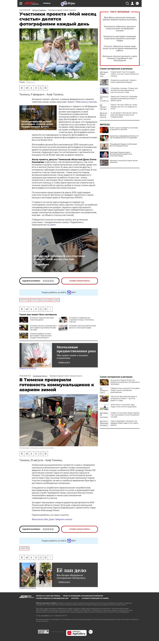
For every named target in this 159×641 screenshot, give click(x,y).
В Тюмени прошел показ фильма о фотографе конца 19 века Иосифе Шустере (43, 328)
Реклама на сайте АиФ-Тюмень (48, 596)
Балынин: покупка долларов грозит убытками (124, 161)
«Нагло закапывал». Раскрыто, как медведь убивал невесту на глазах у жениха (124, 423)
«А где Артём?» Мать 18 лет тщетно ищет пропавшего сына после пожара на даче (124, 115)
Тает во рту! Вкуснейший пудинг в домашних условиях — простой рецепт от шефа (124, 398)
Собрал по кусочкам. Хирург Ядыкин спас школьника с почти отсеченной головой (125, 415)
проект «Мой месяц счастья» (82, 102)
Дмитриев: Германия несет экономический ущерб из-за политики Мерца (121, 154)
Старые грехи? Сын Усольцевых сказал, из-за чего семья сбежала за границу (124, 74)
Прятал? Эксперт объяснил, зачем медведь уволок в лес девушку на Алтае (124, 107)
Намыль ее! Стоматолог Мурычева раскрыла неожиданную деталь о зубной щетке (124, 98)
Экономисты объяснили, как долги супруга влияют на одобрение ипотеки (120, 28)
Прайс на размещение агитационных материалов (83, 596)
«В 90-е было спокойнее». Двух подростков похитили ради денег (124, 406)
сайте (53, 225)
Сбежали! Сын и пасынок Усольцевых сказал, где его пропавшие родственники (125, 390)
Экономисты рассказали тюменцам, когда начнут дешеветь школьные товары (119, 38)
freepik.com (30, 82)
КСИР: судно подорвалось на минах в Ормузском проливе (124, 128)
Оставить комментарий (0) (79, 281)
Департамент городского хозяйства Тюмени (36, 448)
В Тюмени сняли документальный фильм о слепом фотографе (82, 327)
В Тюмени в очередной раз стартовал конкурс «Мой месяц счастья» (59, 258)
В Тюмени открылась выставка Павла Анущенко (42, 319)
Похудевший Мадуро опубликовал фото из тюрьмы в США (123, 145)
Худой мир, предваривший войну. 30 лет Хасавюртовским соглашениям (124, 137)
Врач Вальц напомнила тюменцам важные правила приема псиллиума (120, 19)
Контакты (75, 598)
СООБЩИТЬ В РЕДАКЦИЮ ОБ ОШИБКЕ (95, 598)
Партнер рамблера (57, 631)
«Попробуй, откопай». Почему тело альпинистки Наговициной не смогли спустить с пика (124, 90)
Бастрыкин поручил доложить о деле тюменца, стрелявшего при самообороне (119, 58)
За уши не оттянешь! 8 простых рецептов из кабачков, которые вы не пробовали (125, 382)
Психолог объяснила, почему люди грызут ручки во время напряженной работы (120, 48)
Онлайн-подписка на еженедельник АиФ (52, 598)
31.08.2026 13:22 (25, 376)
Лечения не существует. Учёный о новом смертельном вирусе (124, 81)
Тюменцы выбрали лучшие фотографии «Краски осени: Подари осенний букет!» (41, 336)
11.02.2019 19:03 (24, 10)
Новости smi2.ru (27, 368)
